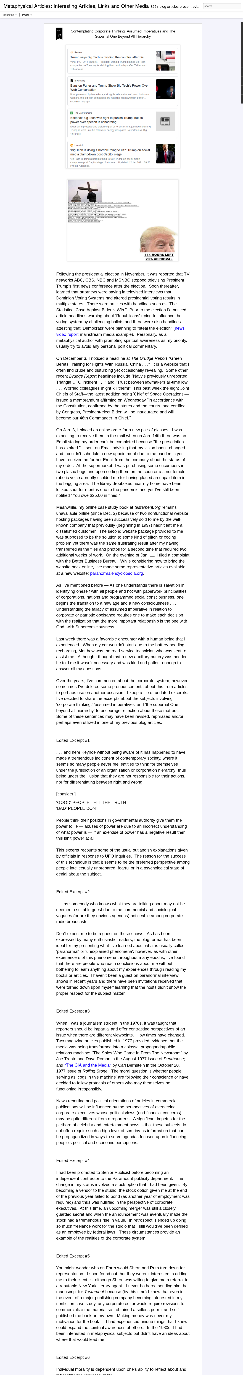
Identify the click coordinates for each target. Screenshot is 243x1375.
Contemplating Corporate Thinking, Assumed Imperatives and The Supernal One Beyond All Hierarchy (123, 33)
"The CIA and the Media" (87, 1065)
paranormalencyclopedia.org (116, 573)
